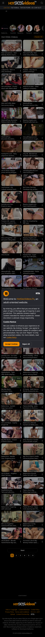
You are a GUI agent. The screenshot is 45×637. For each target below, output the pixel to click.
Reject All (26, 344)
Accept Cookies (11, 344)
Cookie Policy (11, 337)
